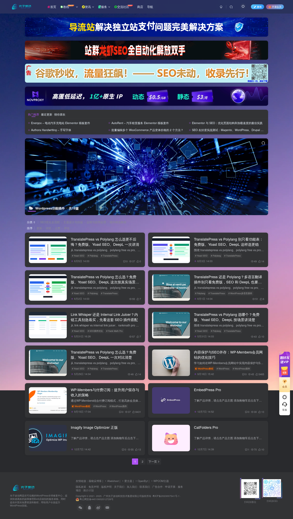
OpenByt (143, 481)
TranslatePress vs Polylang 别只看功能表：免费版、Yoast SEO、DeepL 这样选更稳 (228, 241)
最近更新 (46, 114)
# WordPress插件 (241, 368)
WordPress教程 (205, 368)
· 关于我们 (118, 487)
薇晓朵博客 (95, 481)
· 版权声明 (106, 487)
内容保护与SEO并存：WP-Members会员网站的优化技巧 (228, 354)
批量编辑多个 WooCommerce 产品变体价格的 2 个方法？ (147, 130)
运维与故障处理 (96, 222)
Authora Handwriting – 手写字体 (51, 130)
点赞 (57, 228)
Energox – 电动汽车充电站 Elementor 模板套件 (60, 123)
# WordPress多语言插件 (240, 293)
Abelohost (113, 481)
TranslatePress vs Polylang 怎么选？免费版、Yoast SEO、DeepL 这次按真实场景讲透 (105, 281)
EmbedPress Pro (207, 389)
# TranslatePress (109, 255)
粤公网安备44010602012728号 (96, 499)
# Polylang (93, 255)
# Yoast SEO (78, 255)
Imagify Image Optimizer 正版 (94, 427)
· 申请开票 (169, 487)
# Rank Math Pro (114, 330)
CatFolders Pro (206, 427)
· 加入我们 (131, 487)
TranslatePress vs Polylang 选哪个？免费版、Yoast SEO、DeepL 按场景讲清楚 (227, 317)
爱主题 (128, 481)
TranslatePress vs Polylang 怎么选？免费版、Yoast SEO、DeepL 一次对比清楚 (103, 354)
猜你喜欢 (59, 114)
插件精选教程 (118, 222)
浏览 (48, 228)
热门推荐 (33, 114)
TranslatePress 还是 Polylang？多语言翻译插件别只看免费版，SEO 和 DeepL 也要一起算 (228, 281)
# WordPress (223, 368)
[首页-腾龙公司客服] (23, 488)
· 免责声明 (93, 487)
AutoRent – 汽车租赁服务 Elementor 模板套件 (140, 123)
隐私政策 (81, 487)
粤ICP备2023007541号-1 (166, 495)
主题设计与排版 (73, 222)
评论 (67, 228)
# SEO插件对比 (95, 330)
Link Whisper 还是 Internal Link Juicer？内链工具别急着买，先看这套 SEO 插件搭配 (104, 317)
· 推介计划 (88, 490)
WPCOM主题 (161, 481)
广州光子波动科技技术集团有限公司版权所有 (127, 495)
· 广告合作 (157, 487)
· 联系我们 (144, 487)
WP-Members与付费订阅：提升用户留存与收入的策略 (105, 392)
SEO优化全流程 (50, 222)
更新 (39, 228)
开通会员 (276, 6)
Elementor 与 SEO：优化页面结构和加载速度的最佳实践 (227, 123)
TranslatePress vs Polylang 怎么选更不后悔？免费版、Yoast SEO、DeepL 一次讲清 (105, 241)
